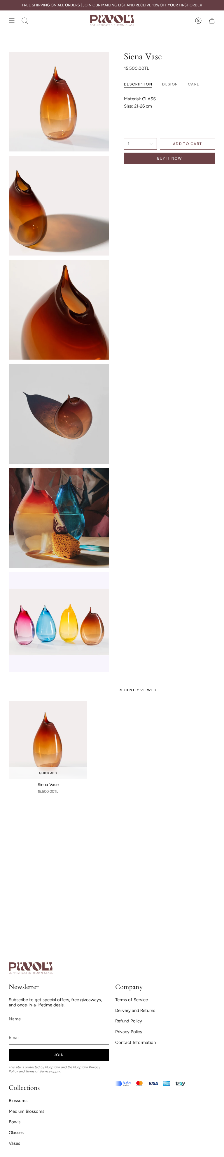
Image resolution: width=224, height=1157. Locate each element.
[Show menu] (12, 20)
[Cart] (211, 20)
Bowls (14, 1121)
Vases (14, 1143)
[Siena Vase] (48, 740)
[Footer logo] (30, 968)
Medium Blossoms (26, 1111)
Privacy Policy (128, 1031)
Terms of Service (38, 1071)
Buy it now (169, 158)
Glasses (16, 1132)
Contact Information (135, 1042)
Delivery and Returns (135, 1010)
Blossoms (18, 1100)
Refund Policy (128, 1021)
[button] (25, 20)
